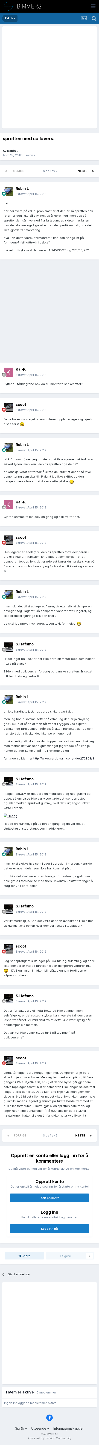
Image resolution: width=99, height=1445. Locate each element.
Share (25, 1256)
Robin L (12, 151)
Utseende (39, 1428)
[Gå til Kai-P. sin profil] (8, 372)
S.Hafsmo (25, 644)
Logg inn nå (49, 1228)
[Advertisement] (49, 77)
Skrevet (31, 194)
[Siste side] (93, 171)
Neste (82, 171)
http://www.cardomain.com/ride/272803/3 (63, 758)
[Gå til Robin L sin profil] (8, 191)
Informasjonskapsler (68, 1428)
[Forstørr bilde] (22, 424)
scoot (21, 404)
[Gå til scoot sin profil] (8, 407)
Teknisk (29, 155)
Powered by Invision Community (49, 1438)
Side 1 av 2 (51, 171)
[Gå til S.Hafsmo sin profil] (8, 647)
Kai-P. (21, 369)
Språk (20, 1428)
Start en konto (49, 1198)
